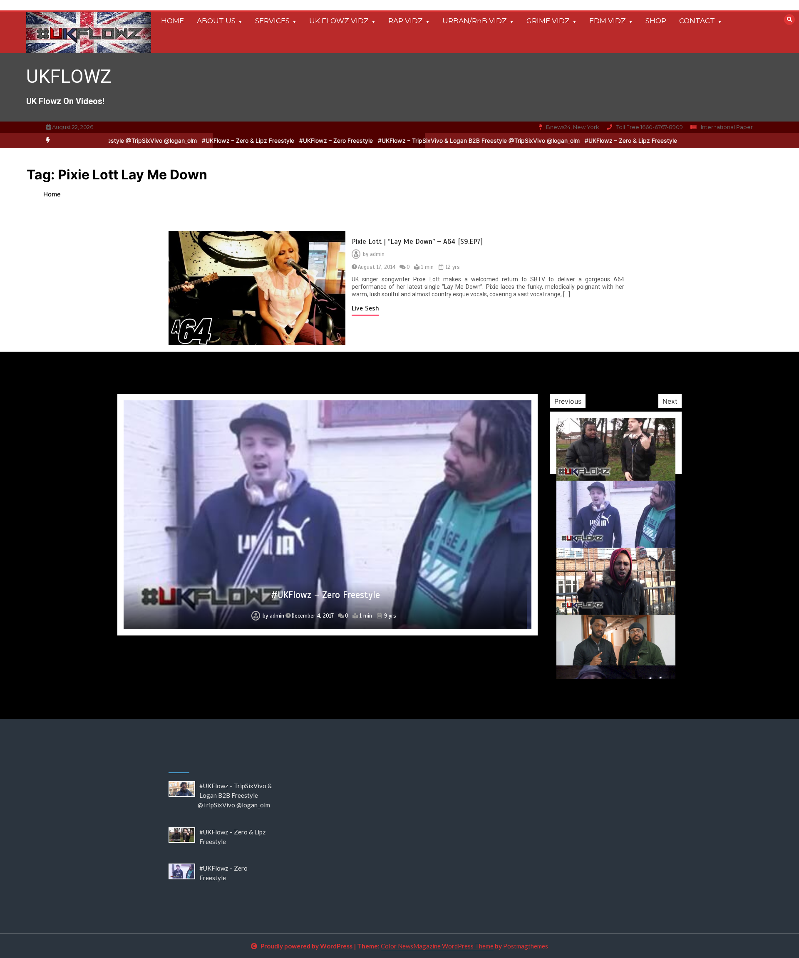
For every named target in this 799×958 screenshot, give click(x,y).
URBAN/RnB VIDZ (474, 21)
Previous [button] (567, 401)
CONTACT (697, 21)
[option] (212, 140)
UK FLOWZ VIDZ (339, 21)
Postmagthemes (525, 946)
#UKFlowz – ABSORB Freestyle (325, 637)
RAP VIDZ (405, 21)
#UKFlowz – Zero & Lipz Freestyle (212, 140)
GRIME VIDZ (548, 21)
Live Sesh (365, 308)
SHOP (655, 21)
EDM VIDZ (607, 21)
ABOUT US (216, 21)
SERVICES (272, 21)
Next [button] (670, 401)
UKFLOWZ (69, 76)
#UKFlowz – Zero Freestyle (300, 140)
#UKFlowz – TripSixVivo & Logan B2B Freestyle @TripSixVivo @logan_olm (443, 140)
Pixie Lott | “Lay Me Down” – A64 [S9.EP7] (417, 241)
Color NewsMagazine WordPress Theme (437, 946)
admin (377, 254)
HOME (172, 21)
